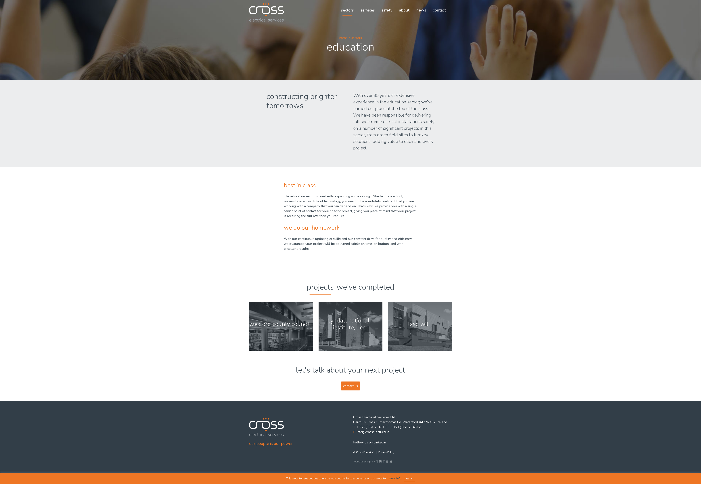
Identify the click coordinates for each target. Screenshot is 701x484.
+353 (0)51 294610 (372, 427)
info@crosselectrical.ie (373, 432)
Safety (387, 10)
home (343, 38)
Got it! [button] (409, 478)
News (421, 10)
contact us (350, 386)
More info (395, 478)
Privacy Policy (386, 452)
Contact (439, 10)
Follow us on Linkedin (369, 442)
